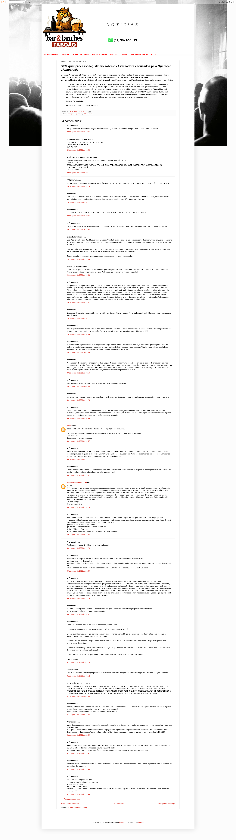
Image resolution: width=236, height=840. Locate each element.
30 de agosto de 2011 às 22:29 (78, 598)
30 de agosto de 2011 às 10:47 (78, 441)
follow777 (122, 822)
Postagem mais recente (70, 804)
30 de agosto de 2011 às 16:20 (78, 548)
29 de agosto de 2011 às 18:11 (78, 173)
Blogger (141, 822)
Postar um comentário (72, 799)
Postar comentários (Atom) (77, 808)
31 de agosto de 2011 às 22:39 (78, 735)
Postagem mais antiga (166, 804)
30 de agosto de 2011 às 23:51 (78, 614)
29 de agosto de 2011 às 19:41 (78, 302)
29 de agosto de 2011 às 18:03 (78, 150)
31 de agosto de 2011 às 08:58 (78, 696)
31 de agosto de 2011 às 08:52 (78, 676)
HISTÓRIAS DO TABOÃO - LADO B (143, 54)
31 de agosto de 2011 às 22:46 (78, 794)
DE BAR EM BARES (51, 54)
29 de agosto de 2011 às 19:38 (78, 275)
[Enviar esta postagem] (89, 111)
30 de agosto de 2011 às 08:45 (78, 353)
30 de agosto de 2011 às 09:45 (78, 387)
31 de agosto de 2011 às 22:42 (78, 753)
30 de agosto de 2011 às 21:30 (78, 571)
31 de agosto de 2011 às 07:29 (78, 662)
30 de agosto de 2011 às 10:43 (78, 418)
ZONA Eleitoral (88, 114)
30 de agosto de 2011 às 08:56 (78, 373)
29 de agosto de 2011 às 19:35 (78, 259)
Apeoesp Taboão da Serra (77, 483)
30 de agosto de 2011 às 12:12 (78, 459)
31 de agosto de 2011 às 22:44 (78, 769)
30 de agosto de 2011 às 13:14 (78, 507)
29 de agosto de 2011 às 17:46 (78, 132)
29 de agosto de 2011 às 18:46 (78, 216)
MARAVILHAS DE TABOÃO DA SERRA (75, 54)
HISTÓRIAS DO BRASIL (118, 54)
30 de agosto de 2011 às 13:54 (78, 535)
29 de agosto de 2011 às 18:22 (78, 202)
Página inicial (118, 804)
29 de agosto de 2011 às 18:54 (78, 230)
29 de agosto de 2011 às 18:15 (78, 186)
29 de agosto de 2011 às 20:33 (78, 334)
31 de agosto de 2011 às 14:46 (78, 715)
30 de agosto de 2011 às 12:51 (78, 475)
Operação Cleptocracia (74, 114)
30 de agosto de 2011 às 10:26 (78, 400)
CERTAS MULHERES (99, 54)
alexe (69, 426)
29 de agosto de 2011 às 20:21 (78, 318)
